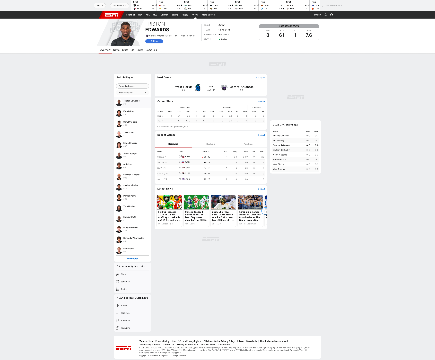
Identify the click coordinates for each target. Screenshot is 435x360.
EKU (188, 167)
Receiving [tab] (173, 144)
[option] (169, 211)
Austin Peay (278, 140)
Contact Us (169, 344)
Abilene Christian (281, 135)
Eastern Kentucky (281, 150)
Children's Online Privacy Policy (219, 341)
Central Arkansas (281, 145)
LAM (187, 156)
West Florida (278, 164)
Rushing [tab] (210, 144)
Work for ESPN (208, 344)
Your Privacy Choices (149, 344)
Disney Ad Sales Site (187, 344)
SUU (187, 173)
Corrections (224, 344)
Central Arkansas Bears (160, 35)
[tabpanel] (211, 165)
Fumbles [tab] (248, 144)
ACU (188, 179)
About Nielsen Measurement (274, 341)
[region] (214, 114)
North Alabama (280, 154)
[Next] (322, 5)
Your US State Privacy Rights (186, 341)
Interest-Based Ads (247, 341)
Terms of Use (146, 341)
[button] (325, 14)
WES (187, 162)
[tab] (173, 143)
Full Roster (132, 258)
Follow (154, 41)
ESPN (112, 15)
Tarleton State (279, 159)
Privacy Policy (162, 341)
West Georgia (279, 169)
